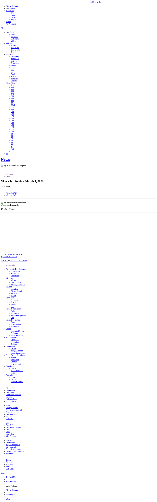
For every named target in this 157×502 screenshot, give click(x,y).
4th (12, 145)
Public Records (17, 382)
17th (12, 116)
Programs (14, 300)
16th (12, 118)
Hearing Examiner (18, 284)
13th (12, 125)
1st (12, 151)
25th (12, 98)
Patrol (13, 322)
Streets (13, 357)
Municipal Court (17, 331)
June (12, 70)
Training (14, 344)
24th (12, 101)
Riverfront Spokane (18, 315)
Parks (13, 311)
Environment (16, 364)
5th (12, 143)
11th (12, 129)
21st (12, 107)
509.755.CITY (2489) (18, 261)
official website (97, 2)
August (13, 65)
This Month (15, 50)
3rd (12, 147)
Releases (14, 37)
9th (12, 134)
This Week (15, 48)
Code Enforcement (18, 353)
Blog (13, 34)
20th (12, 109)
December (15, 56)
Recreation (15, 313)
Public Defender (17, 335)
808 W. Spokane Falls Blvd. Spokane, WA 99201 (12, 255)
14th (12, 123)
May (12, 72)
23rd (12, 103)
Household (15, 360)
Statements (15, 39)
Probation (14, 333)
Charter (14, 368)
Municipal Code (17, 371)
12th (12, 127)
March (13, 76)
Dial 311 (4, 261)
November (15, 59)
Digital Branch (16, 291)
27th (12, 94)
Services (14, 293)
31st (12, 85)
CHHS (13, 349)
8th (12, 136)
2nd (12, 149)
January (14, 81)
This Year (14, 52)
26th (12, 96)
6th (12, 140)
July (12, 67)
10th (12, 131)
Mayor (13, 280)
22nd (13, 105)
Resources (15, 276)
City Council (16, 282)
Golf (12, 318)
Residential (15, 273)
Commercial (15, 271)
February (14, 78)
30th (12, 87)
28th (12, 92)
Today (13, 45)
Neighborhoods (17, 351)
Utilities (14, 362)
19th (12, 112)
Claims (13, 379)
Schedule (14, 302)
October (14, 61)
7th (12, 138)
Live (12, 307)
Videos (13, 41)
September (15, 63)
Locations (14, 289)
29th (12, 90)
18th (12, 114)
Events (13, 296)
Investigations (16, 324)
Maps (13, 373)
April (13, 74)
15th (12, 120)
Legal (13, 377)
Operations (15, 340)
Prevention (15, 326)
